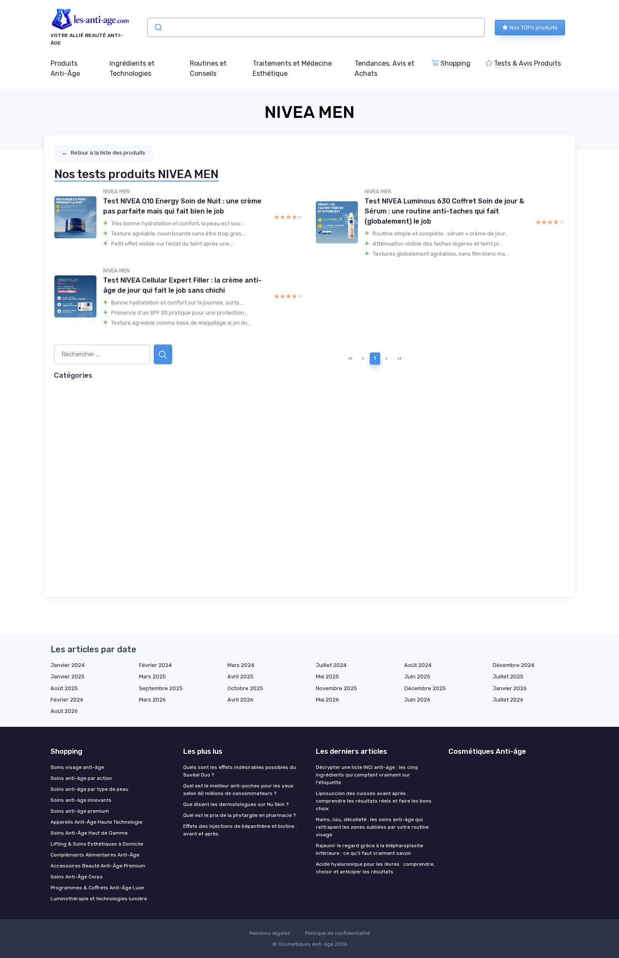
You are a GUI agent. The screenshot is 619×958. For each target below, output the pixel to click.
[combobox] (316, 27)
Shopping (455, 63)
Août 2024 (418, 665)
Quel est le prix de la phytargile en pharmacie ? (239, 815)
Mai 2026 (327, 699)
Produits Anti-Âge (65, 68)
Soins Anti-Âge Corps (77, 877)
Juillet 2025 (508, 676)
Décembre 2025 (425, 688)
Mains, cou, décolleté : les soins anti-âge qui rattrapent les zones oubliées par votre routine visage (372, 827)
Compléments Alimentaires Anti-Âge (95, 855)
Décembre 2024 (513, 665)
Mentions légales (269, 933)
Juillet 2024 (331, 665)
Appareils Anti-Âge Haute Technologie (96, 822)
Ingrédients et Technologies (132, 68)
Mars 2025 (152, 676)
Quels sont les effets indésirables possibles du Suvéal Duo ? (239, 771)
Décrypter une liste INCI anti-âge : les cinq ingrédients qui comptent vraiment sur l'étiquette (367, 774)
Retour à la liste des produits (103, 152)
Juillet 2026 (508, 699)
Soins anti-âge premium (80, 811)
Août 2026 (64, 711)
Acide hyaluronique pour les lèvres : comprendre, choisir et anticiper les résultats (375, 868)
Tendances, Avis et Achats (384, 68)
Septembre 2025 (161, 688)
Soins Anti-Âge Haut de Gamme (89, 833)
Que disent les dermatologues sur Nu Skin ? (235, 804)
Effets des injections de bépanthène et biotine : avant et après (240, 830)
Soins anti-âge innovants (81, 800)
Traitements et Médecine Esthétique (292, 68)
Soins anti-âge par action (81, 778)
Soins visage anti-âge (77, 767)
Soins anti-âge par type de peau (89, 789)
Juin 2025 (417, 676)
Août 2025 (64, 688)
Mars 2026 (152, 699)
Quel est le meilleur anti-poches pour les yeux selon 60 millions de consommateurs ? (238, 789)
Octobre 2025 (245, 688)
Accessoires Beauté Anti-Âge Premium (98, 866)
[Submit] (158, 27)
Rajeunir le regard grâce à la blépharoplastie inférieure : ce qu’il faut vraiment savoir (369, 849)
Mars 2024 (240, 665)
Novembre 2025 (336, 688)
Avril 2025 (240, 676)
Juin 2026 (417, 699)
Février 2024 (155, 665)
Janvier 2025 (68, 676)
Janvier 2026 (510, 688)
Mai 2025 (327, 676)
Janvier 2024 (68, 665)
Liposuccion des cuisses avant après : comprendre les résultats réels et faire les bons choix (374, 800)
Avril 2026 (240, 699)
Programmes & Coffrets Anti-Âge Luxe (97, 888)
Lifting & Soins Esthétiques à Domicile (97, 844)
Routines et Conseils (208, 68)
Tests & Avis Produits (527, 63)
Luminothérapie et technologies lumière (99, 899)
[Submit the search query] (163, 354)
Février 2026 (67, 699)
